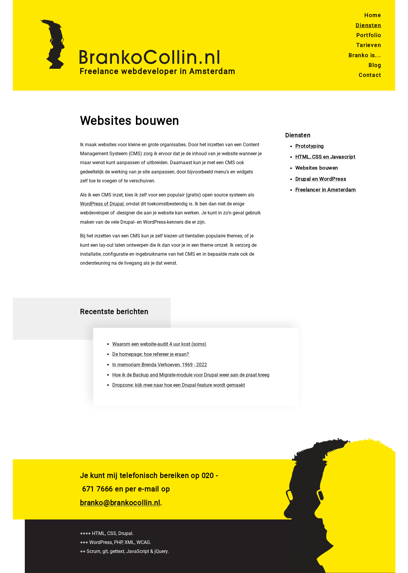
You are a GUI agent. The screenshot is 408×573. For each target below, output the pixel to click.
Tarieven (368, 45)
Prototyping (309, 146)
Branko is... (365, 55)
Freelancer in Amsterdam (325, 190)
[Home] (129, 36)
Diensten (368, 25)
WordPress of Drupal (102, 204)
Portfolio (368, 35)
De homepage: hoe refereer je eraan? (150, 354)
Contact (370, 75)
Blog (375, 65)
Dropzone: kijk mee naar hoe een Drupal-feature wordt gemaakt (178, 385)
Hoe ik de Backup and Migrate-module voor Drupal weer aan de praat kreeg (190, 375)
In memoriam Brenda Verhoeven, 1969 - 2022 (159, 365)
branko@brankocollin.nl (120, 503)
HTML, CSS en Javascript (325, 157)
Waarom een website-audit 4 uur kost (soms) (159, 344)
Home (372, 15)
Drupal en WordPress (320, 179)
